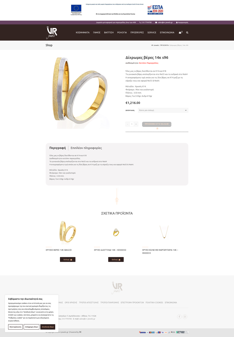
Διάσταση (130, 110)
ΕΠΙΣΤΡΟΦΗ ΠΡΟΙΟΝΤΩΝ (132, 302)
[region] (31, 313)
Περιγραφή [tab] (57, 148)
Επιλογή (66, 260)
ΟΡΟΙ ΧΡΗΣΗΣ (71, 302)
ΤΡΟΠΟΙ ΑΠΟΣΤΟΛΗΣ (89, 302)
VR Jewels (155, 45)
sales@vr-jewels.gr (165, 22)
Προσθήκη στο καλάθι (157, 124)
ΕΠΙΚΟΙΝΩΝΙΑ (171, 302)
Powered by (75, 332)
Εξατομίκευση (15, 327)
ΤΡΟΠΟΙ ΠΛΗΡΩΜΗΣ (109, 302)
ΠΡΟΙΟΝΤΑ (164, 45)
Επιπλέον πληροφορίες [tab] (86, 148)
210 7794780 (146, 22)
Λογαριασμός (183, 22)
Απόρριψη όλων (31, 327)
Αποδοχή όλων (48, 327)
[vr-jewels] (52, 32)
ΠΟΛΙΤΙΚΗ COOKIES (154, 302)
